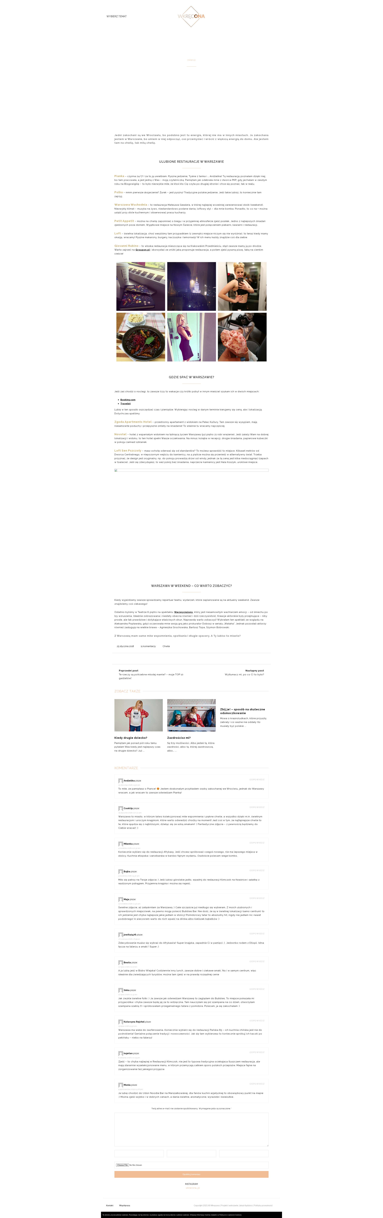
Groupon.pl (143, 249)
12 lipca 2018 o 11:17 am (127, 967)
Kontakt (109, 1205)
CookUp (128, 808)
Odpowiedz (257, 779)
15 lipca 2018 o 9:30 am (127, 1026)
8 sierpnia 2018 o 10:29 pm (129, 1058)
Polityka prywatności (263, 1205)
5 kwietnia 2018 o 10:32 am (129, 848)
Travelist (125, 403)
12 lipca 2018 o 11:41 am (127, 994)
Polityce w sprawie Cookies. (230, 1215)
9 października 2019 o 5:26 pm (130, 1089)
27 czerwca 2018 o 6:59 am (129, 939)
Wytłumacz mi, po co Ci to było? (244, 674)
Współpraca (124, 1205)
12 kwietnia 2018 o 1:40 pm (129, 904)
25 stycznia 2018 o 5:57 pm (129, 785)
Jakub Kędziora (245, 1205)
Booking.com (127, 399)
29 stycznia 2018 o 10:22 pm (130, 813)
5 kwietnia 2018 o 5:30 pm (129, 876)
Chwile (166, 646)
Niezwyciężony (183, 612)
